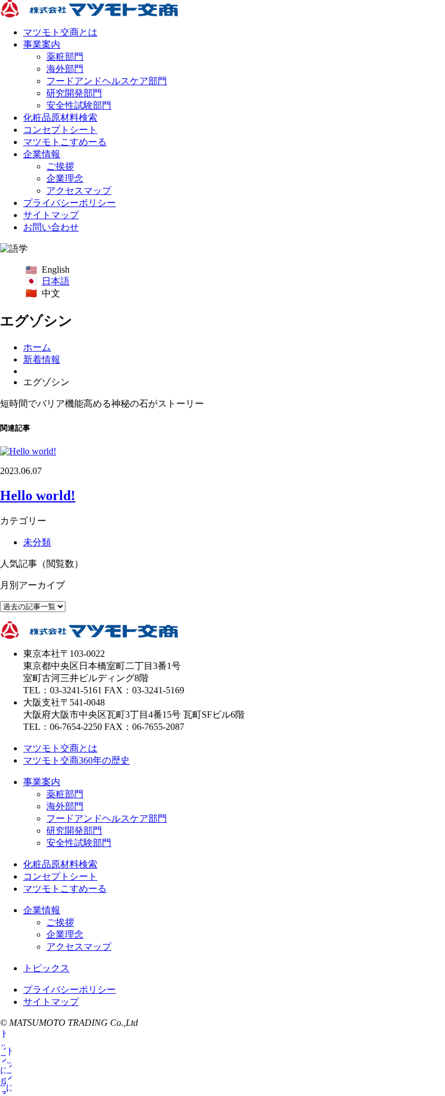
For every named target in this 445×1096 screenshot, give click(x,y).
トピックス (46, 968)
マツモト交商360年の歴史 (76, 760)
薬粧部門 (64, 57)
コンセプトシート (60, 130)
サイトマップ (51, 215)
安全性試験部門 (78, 105)
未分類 (37, 542)
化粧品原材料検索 (60, 117)
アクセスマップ (78, 191)
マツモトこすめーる (65, 142)
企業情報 (41, 154)
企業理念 (64, 178)
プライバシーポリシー (69, 203)
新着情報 (41, 359)
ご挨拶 (60, 166)
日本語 (56, 281)
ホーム (37, 347)
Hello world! (37, 495)
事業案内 (41, 44)
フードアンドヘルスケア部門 (106, 81)
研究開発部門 (74, 93)
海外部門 (64, 69)
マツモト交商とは (60, 32)
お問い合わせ (51, 227)
